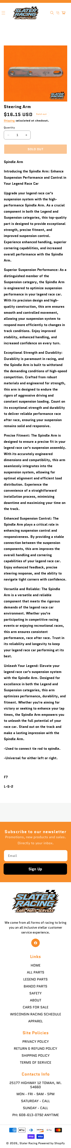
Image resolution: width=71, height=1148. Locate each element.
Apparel (35, 1021)
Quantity (9, 127)
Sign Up (35, 869)
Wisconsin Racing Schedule (35, 1014)
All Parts (35, 972)
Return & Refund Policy (35, 1049)
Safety (35, 993)
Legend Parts (35, 979)
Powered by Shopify (51, 1143)
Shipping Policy (36, 1055)
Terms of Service (35, 1062)
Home (36, 965)
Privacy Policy (35, 1042)
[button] (52, 13)
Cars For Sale (35, 1007)
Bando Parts (35, 986)
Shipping (9, 120)
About (35, 1000)
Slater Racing (28, 1143)
